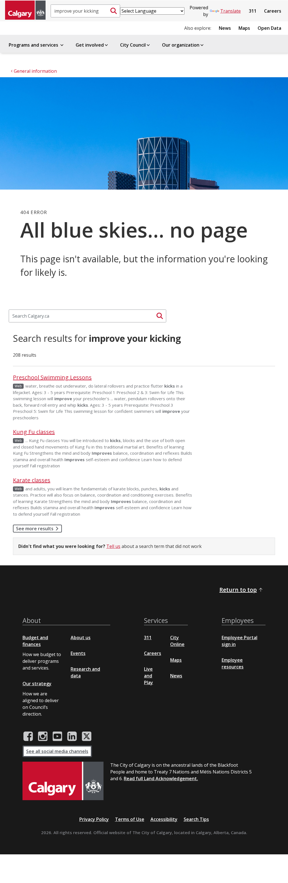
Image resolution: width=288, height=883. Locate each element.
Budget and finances (35, 640)
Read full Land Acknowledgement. (161, 778)
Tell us (113, 546)
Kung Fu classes (34, 432)
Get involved (90, 45)
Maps (244, 28)
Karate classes (31, 480)
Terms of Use (129, 819)
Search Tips (196, 819)
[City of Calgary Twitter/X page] (86, 736)
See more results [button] (34, 528)
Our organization (180, 45)
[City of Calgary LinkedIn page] (72, 736)
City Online (177, 640)
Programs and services (34, 45)
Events (78, 653)
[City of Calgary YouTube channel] (57, 736)
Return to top (238, 589)
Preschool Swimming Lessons (52, 377)
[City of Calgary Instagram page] (42, 736)
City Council (133, 45)
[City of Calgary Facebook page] (28, 736)
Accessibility (163, 819)
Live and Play (148, 676)
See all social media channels (57, 751)
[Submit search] (114, 11)
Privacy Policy (94, 819)
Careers (272, 11)
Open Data (269, 28)
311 (252, 11)
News (225, 28)
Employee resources (233, 663)
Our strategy (36, 684)
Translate (230, 11)
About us (81, 637)
